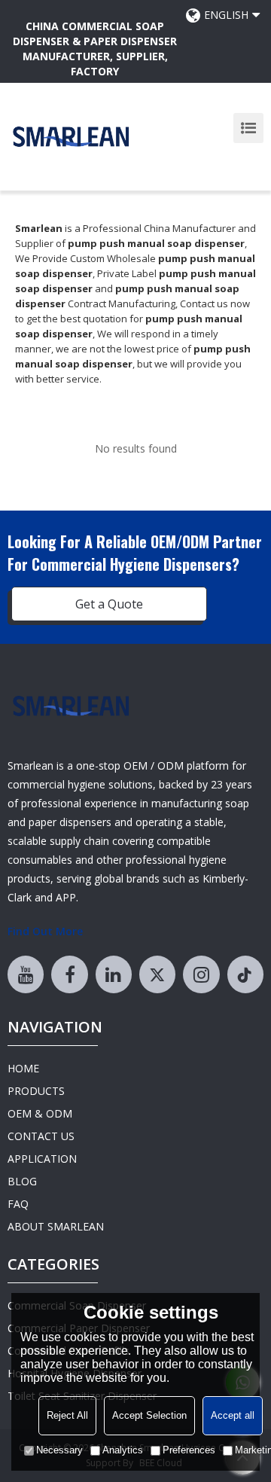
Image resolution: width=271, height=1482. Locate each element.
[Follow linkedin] (114, 974)
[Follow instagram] (201, 974)
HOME (23, 1068)
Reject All (67, 1415)
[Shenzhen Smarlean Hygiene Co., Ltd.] (72, 136)
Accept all (232, 1415)
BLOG (22, 1181)
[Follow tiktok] (245, 974)
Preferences (189, 1450)
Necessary (59, 1450)
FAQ (18, 1204)
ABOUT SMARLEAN (56, 1226)
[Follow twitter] (157, 974)
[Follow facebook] (69, 974)
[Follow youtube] (26, 974)
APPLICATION (42, 1158)
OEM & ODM (40, 1113)
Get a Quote (109, 604)
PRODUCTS (36, 1091)
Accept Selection (149, 1415)
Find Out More (45, 931)
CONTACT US (41, 1136)
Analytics (122, 1450)
